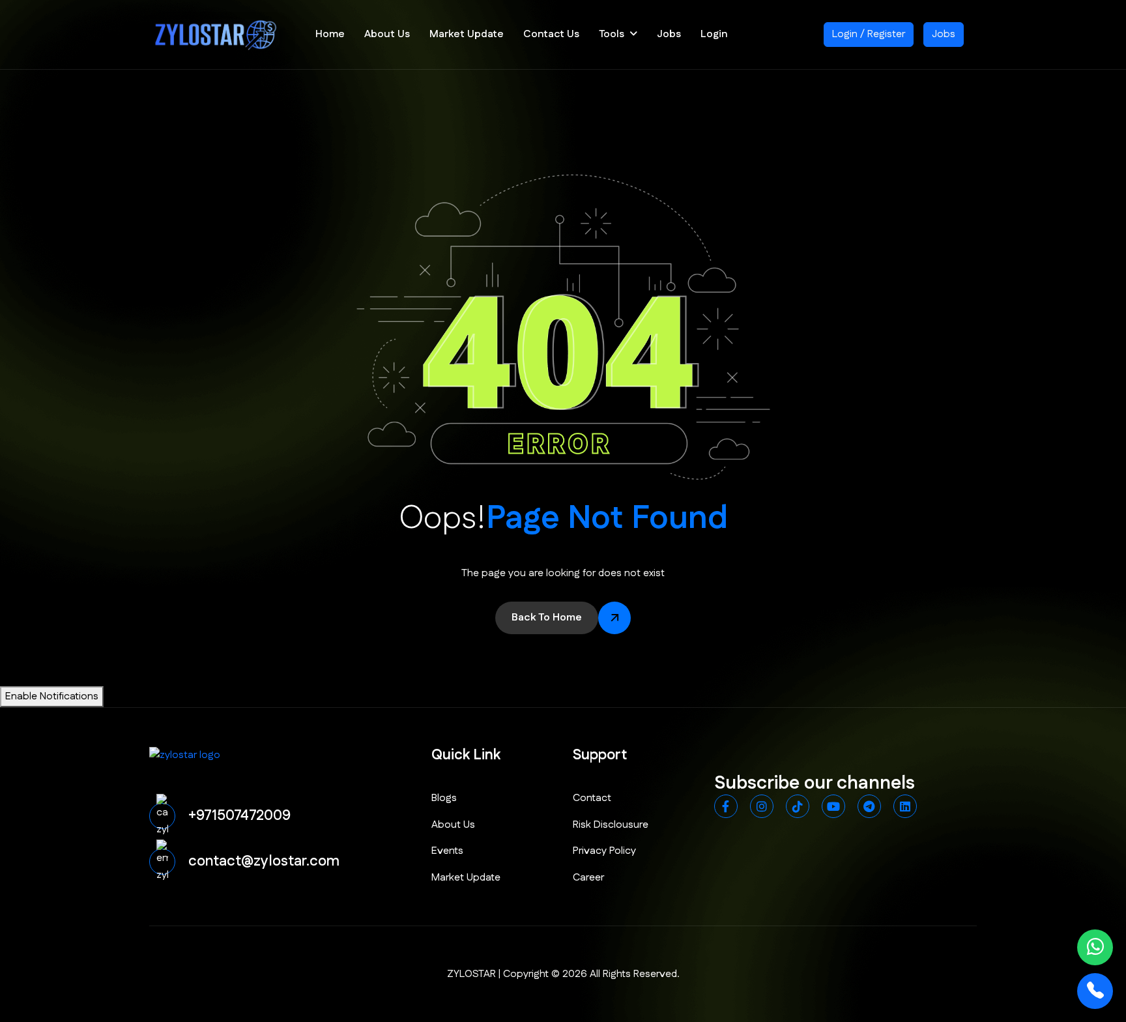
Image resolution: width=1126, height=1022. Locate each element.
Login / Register (868, 34)
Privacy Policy (604, 850)
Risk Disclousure (610, 824)
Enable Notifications (51, 696)
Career (588, 877)
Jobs (669, 34)
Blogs (444, 798)
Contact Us (551, 34)
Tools (611, 34)
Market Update (466, 34)
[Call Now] (1095, 991)
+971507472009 (239, 816)
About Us (387, 34)
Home (330, 34)
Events (447, 850)
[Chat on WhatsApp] (1095, 947)
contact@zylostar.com (263, 861)
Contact (592, 798)
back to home (547, 617)
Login (714, 34)
